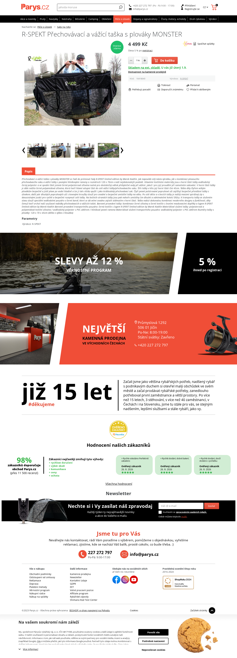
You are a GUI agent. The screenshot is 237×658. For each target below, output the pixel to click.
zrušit (184, 516)
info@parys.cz (140, 9)
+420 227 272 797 (142, 5)
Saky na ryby (64, 26)
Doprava (33, 583)
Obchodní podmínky (40, 574)
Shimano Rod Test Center (83, 599)
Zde (39, 641)
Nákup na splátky (38, 596)
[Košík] (214, 7)
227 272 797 (100, 552)
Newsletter (76, 577)
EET (72, 586)
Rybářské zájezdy (79, 596)
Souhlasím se (169, 512)
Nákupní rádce (37, 593)
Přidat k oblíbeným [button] (200, 89)
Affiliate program (79, 593)
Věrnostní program (39, 590)
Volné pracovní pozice (82, 590)
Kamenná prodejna (80, 574)
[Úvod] (36, 7)
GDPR (73, 583)
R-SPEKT (184, 78)
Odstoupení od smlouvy (42, 577)
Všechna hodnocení (118, 484)
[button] (120, 7)
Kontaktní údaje (78, 580)
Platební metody (38, 586)
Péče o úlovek (44, 26)
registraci (147, 50)
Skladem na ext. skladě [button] (144, 68)
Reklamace (35, 580)
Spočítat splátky (206, 43)
